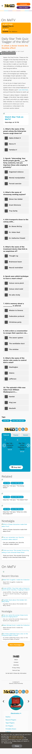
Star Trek (6, 420)
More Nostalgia (15, 645)
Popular (15, 435)
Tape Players (10, 723)
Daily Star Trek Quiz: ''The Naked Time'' (15, 500)
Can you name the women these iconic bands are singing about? (15, 619)
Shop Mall (17, 467)
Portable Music (11, 729)
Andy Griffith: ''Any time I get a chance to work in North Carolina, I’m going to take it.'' (15, 593)
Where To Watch (23, 7)
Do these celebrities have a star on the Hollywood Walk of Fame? (15, 638)
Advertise (16, 665)
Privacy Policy (16, 667)
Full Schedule (23, 4)
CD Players (9, 726)
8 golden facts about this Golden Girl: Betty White (15, 604)
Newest (25, 435)
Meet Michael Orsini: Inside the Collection (13, 628)
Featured (6, 435)
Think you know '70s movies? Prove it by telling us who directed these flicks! (16, 556)
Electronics (15, 713)
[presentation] (4, 445)
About (16, 659)
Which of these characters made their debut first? (15, 530)
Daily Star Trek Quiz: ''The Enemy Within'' (13, 486)
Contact (16, 662)
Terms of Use (16, 670)
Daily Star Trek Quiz (18, 420)
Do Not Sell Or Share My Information (16, 673)
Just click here (23, 90)
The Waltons (13, 31)
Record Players (11, 720)
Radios (8, 717)
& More (8, 732)
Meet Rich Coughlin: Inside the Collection (12, 582)
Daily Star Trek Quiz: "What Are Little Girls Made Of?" (15, 512)
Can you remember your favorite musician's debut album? (13, 543)
